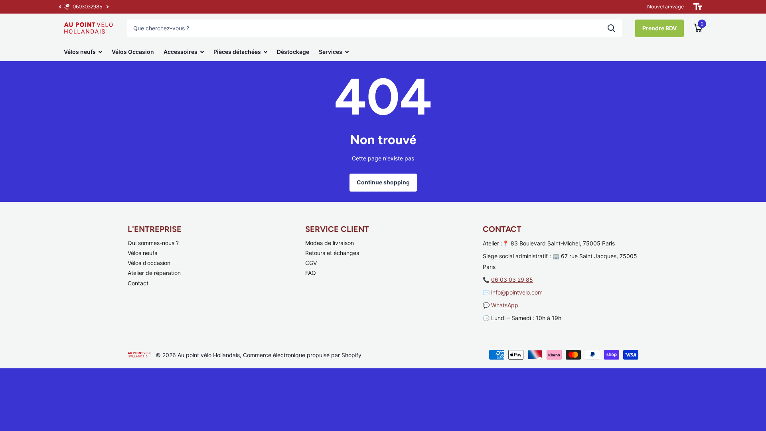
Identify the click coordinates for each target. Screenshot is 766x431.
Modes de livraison (329, 242)
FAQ (310, 272)
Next (107, 7)
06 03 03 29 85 (512, 279)
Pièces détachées (237, 51)
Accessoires (180, 51)
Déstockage (293, 51)
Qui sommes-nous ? (153, 242)
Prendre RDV (659, 28)
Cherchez (611, 28)
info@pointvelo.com (517, 292)
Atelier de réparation (154, 272)
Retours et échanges (332, 252)
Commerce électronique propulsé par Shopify (302, 355)
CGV (311, 262)
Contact (138, 283)
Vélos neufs (80, 51)
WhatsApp (504, 305)
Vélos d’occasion (149, 262)
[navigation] (60, 7)
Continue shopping (383, 182)
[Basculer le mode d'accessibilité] (697, 7)
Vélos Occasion (133, 51)
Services (330, 51)
